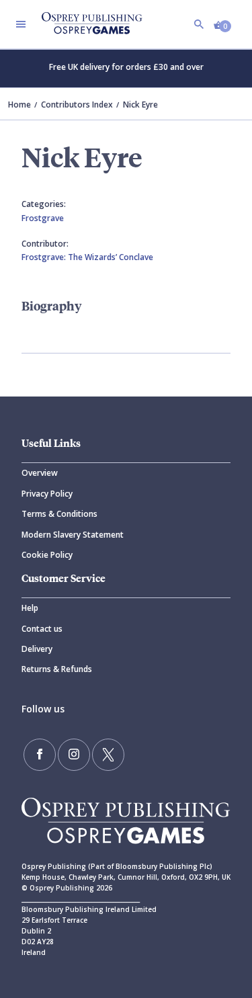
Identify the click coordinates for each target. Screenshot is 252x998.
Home (19, 104)
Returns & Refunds (57, 669)
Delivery (37, 649)
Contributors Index (77, 104)
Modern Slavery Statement (73, 534)
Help (30, 608)
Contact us (42, 628)
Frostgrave (43, 218)
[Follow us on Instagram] (74, 755)
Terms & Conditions (59, 513)
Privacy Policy (47, 493)
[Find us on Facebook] (40, 755)
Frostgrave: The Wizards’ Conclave (87, 257)
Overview (40, 473)
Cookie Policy (47, 554)
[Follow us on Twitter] (108, 755)
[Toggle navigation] (21, 24)
